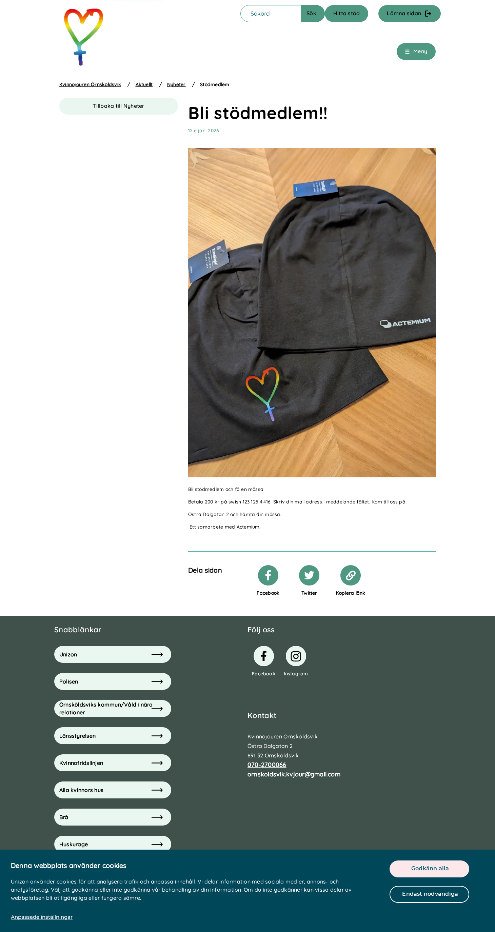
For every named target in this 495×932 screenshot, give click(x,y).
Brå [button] (63, 817)
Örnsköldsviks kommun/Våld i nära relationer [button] (106, 708)
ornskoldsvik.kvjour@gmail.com (294, 774)
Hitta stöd (346, 13)
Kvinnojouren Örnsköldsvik (90, 84)
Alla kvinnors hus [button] (81, 790)
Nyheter (176, 84)
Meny (420, 51)
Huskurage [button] (73, 844)
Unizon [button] (68, 654)
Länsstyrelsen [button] (77, 735)
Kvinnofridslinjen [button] (81, 762)
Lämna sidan (404, 13)
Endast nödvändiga (430, 894)
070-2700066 (267, 765)
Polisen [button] (68, 681)
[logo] (84, 37)
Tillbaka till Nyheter (118, 105)
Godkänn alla (430, 868)
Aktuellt (144, 84)
